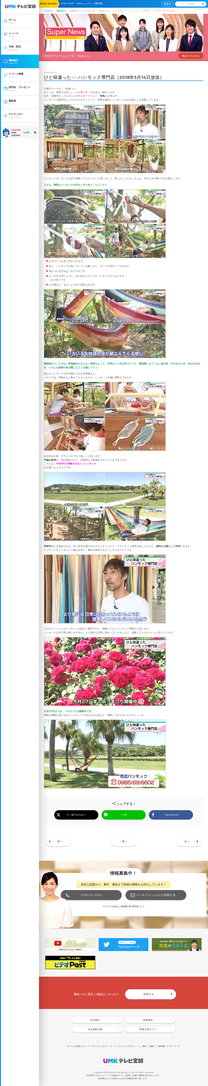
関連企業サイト (148, 1029)
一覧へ (124, 841)
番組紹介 (61, 10)
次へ (187, 841)
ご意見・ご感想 (147, 1046)
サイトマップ (174, 1046)
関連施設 (148, 1020)
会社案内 (95, 1020)
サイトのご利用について (77, 1046)
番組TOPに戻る (191, 56)
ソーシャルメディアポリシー (125, 1046)
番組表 (167, 3)
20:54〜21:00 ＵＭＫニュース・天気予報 (83, 3)
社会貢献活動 (95, 1029)
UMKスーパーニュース (82, 10)
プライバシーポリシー (100, 1046)
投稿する (148, 994)
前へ (60, 841)
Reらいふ (104, 10)
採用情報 (161, 1046)
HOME (49, 10)
